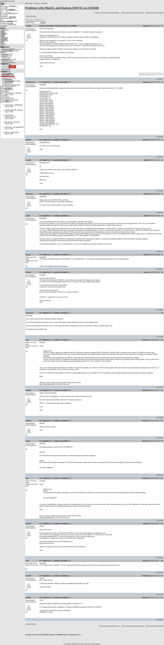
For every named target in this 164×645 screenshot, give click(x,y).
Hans (27, 340)
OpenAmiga (4, 25)
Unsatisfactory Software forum (10, 85)
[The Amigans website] (7, 1)
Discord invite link (5, 18)
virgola (28, 215)
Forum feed (3, 8)
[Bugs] (11, 23)
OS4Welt (3, 26)
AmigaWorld (4, 40)
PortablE (50, 266)
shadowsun (29, 194)
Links (1, 20)
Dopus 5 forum (6, 64)
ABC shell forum (6, 55)
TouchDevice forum (7, 81)
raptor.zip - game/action (12, 132)
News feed (3, 6)
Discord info (3, 16)
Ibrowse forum (6, 69)
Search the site (4, 100)
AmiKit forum (5, 57)
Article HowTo (4, 96)
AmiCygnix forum (7, 54)
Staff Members (4, 91)
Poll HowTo (3, 95)
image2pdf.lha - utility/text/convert (10, 116)
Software (36, 3)
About (2, 86)
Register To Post (31, 16)
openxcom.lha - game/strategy (14, 105)
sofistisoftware (30, 82)
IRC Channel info (5, 13)
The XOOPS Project (94, 644)
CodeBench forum (7, 61)
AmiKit (2, 35)
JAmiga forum (5, 71)
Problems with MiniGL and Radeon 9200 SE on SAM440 (62, 7)
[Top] (159, 78)
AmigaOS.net (4, 30)
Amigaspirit (3, 33)
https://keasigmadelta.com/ (47, 384)
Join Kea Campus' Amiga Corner (49, 382)
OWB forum (5, 74)
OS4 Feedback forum (8, 49)
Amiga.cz (3, 44)
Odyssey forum (6, 73)
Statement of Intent (5, 88)
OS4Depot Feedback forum (9, 50)
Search (2, 98)
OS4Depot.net (4, 23)
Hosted (2, 45)
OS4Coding (4, 38)
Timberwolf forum (7, 79)
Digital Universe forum (8, 62)
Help (1, 93)
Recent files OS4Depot (7, 9)
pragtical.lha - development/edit (14, 127)
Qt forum (4, 76)
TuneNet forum (6, 83)
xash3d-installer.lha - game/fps (14, 110)
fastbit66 (28, 26)
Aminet (2, 32)
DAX (27, 560)
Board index (28, 3)
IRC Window (4, 14)
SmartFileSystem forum (8, 78)
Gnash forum (5, 67)
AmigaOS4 (44, 3)
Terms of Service (5, 90)
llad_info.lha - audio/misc (12, 122)
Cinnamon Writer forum (8, 59)
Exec (1, 42)
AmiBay (3, 37)
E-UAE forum (5, 66)
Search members (5, 102)
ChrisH (28, 254)
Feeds (2, 4)
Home (2, 3)
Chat (1, 11)
